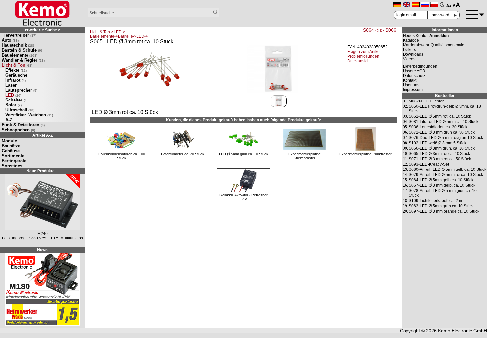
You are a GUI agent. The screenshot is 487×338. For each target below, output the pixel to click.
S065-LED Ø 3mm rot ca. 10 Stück (439, 153)
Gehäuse (11, 150)
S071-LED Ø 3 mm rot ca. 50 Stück (440, 159)
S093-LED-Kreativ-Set (429, 164)
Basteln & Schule (22, 50)
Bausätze (11, 145)
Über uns (411, 85)
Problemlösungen (363, 56)
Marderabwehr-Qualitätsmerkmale (433, 45)
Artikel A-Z (42, 135)
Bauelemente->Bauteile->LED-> (119, 36)
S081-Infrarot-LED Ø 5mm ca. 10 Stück (443, 121)
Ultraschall (19, 109)
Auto (10, 40)
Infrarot (15, 80)
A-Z (8, 119)
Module (9, 140)
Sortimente (13, 155)
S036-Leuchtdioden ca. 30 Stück (438, 127)
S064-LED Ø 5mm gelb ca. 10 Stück (441, 180)
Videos (409, 59)
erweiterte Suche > (42, 30)
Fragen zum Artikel (364, 51)
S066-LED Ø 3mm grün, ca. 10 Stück (442, 148)
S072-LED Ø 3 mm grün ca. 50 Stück (442, 132)
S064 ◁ (371, 30)
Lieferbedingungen (420, 66)
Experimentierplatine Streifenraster (304, 156)
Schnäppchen (18, 129)
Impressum (413, 89)
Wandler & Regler (23, 60)
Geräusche (16, 75)
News (42, 249)
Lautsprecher (21, 90)
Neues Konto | (426, 36)
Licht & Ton (17, 65)
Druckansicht (359, 61)
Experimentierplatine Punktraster (365, 154)
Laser (11, 85)
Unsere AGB (414, 71)
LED (13, 95)
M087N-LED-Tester (426, 101)
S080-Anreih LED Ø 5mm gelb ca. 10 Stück (447, 169)
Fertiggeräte (14, 160)
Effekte (16, 70)
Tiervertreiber (19, 35)
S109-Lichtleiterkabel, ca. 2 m (435, 200)
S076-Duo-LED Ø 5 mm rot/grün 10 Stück (446, 137)
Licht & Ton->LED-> (107, 32)
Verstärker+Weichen (29, 114)
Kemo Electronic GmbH (462, 330)
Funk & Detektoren (23, 124)
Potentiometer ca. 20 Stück (182, 154)
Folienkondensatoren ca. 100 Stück (121, 156)
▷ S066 (388, 30)
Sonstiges (12, 165)
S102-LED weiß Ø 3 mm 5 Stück (437, 143)
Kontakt (409, 80)
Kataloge (411, 40)
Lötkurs (409, 49)
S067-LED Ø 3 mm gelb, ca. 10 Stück (442, 185)
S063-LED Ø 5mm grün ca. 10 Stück (441, 206)
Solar (13, 104)
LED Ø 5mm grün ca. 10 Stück (243, 154)
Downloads (413, 54)
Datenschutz (414, 75)
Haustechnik (18, 45)
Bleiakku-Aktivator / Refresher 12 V (243, 197)
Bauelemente (19, 55)
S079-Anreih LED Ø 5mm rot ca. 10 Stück (446, 174)
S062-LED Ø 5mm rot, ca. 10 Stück (440, 116)
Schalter (16, 100)
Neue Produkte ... (43, 171)
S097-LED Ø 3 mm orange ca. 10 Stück (444, 211)
